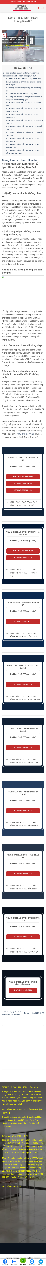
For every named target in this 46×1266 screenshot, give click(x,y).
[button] (3, 8)
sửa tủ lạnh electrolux (25, 434)
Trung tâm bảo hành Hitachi (19, 160)
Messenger (32, 1264)
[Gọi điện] (23, 1260)
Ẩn (30, 68)
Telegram (41, 1264)
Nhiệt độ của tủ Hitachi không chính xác (23, 79)
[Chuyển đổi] (7, 502)
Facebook (5, 1264)
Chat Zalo (14, 1264)
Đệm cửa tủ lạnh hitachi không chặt (21, 94)
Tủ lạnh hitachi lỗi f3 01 (34, 1013)
